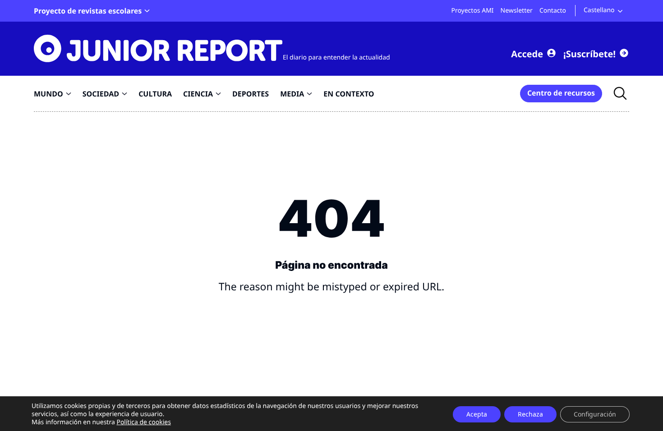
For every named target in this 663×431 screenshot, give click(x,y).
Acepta (476, 414)
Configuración (595, 414)
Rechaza (530, 414)
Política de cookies (143, 422)
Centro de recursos (561, 93)
